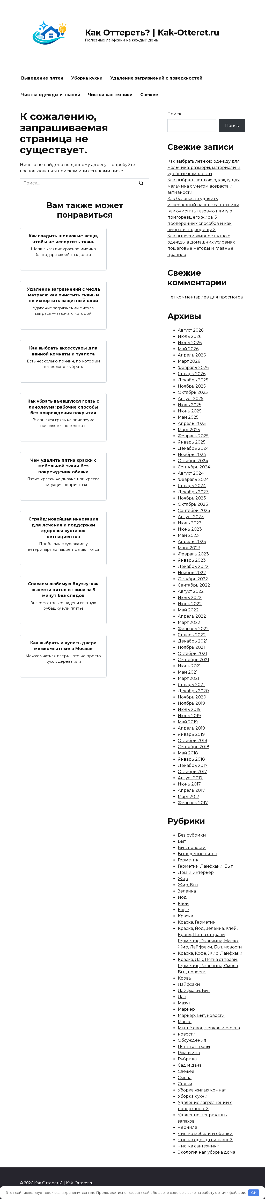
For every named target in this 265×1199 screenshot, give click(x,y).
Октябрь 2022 (193, 578)
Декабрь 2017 (193, 765)
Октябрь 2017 (192, 771)
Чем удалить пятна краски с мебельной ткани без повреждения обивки (63, 466)
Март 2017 (188, 796)
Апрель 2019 (191, 728)
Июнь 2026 (190, 342)
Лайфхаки (189, 984)
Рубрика (187, 1059)
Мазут (184, 1003)
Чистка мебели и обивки (205, 1133)
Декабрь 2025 (193, 379)
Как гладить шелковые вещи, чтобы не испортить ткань (63, 238)
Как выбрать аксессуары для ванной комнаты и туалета (63, 351)
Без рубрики (192, 835)
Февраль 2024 (193, 479)
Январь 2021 (191, 684)
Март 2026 (189, 361)
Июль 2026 (189, 336)
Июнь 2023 (190, 529)
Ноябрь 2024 (192, 454)
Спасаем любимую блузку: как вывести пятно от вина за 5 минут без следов (63, 589)
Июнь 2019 (189, 715)
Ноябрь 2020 (192, 697)
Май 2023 (188, 535)
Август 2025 (190, 398)
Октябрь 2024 (193, 460)
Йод (182, 897)
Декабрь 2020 (193, 690)
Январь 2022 (192, 634)
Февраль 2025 (193, 435)
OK (253, 1192)
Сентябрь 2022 (194, 585)
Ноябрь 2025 (192, 386)
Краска (185, 915)
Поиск (174, 113)
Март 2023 (189, 547)
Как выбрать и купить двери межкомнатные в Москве (63, 645)
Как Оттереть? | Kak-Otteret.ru (152, 32)
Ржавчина (189, 1052)
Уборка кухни (86, 78)
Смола (185, 1077)
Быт (182, 841)
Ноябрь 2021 (191, 647)
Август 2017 (190, 777)
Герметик (188, 860)
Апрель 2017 (191, 790)
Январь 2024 (192, 485)
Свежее (149, 94)
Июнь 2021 (189, 665)
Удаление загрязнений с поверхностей (156, 78)
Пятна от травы (194, 1046)
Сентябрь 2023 (194, 510)
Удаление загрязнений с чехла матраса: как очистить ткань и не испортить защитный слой (63, 295)
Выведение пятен (42, 78)
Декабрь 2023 (193, 491)
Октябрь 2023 (193, 504)
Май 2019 (188, 721)
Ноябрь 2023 (192, 498)
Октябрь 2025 (193, 392)
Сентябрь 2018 (193, 746)
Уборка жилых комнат (202, 1090)
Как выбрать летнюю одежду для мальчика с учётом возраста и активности (203, 186)
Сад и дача (190, 1065)
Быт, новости (192, 847)
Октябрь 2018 (192, 740)
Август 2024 (191, 473)
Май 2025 (188, 417)
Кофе (183, 909)
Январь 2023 (192, 560)
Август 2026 (190, 330)
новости (187, 1034)
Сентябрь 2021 (193, 659)
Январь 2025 (191, 442)
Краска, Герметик (197, 922)
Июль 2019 (189, 709)
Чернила (187, 1127)
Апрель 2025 (192, 423)
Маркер (186, 1009)
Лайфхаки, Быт (194, 990)
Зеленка (187, 891)
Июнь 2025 (190, 411)
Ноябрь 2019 (191, 703)
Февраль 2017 (193, 802)
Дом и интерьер (196, 872)
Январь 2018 (191, 759)
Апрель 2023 (192, 541)
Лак (182, 996)
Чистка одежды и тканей (50, 94)
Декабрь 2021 (193, 641)
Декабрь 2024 (193, 448)
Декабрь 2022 (193, 566)
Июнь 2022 (190, 603)
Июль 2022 (190, 597)
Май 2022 (188, 610)
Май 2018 (188, 753)
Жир (183, 878)
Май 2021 (188, 672)
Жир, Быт (188, 884)
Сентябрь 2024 (194, 467)
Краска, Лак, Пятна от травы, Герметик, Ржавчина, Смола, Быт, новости (208, 965)
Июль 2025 (189, 404)
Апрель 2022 (192, 616)
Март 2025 (189, 429)
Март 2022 (189, 622)
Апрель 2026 (192, 355)
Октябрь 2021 (192, 653)
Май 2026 (188, 348)
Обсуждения (192, 1040)
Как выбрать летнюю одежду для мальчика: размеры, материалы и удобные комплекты (203, 167)
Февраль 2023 (193, 554)
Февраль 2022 (193, 628)
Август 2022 (191, 591)
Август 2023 (191, 516)
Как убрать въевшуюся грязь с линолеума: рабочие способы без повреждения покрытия (63, 407)
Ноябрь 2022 (192, 572)
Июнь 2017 (189, 784)
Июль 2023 (190, 522)
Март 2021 (188, 678)
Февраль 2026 (193, 367)
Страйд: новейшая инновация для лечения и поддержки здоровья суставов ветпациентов (63, 528)
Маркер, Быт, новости (201, 1015)
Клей (183, 903)
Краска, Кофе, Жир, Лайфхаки (210, 953)
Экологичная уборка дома (206, 1152)
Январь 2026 (191, 373)
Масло (185, 1021)
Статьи (185, 1083)
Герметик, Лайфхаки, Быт (205, 866)
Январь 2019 (191, 734)
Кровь (184, 978)
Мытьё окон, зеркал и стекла (209, 1027)
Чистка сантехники (110, 94)
